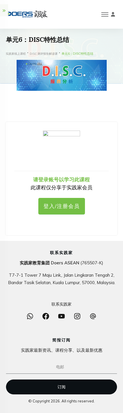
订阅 (61, 387)
